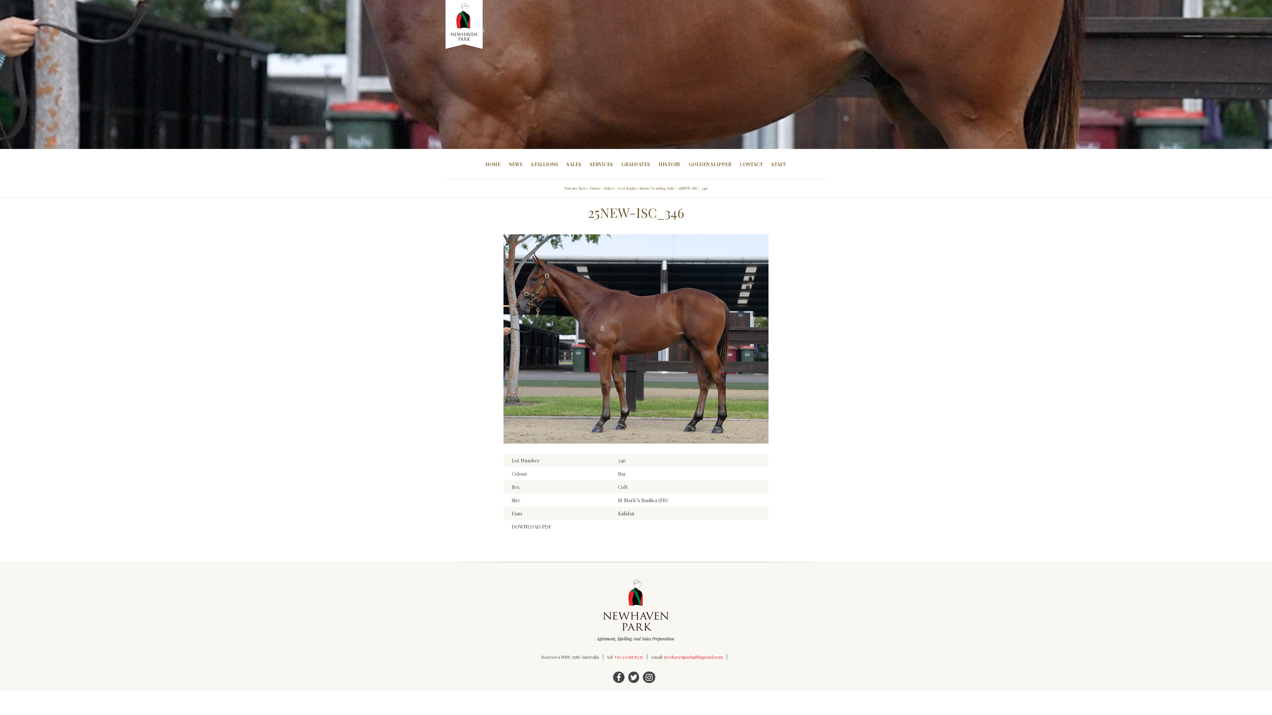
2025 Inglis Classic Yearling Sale (646, 188)
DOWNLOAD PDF (531, 526)
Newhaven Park (465, 25)
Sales (573, 164)
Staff (778, 164)
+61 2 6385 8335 (628, 657)
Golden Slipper (710, 164)
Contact (751, 164)
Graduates (635, 164)
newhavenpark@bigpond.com (693, 657)
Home (493, 164)
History (669, 164)
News (516, 164)
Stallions (544, 164)
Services (601, 164)
